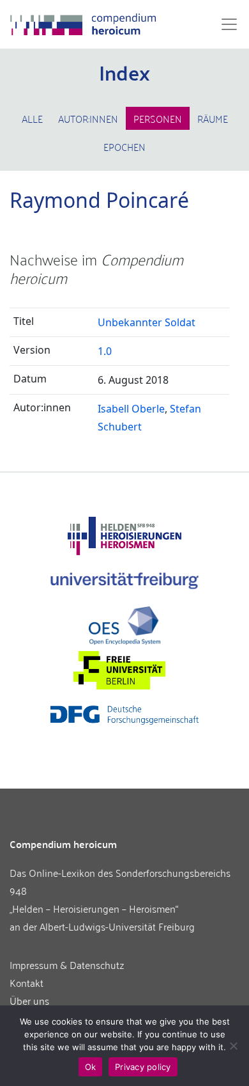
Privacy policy (143, 1067)
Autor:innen (88, 118)
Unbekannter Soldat (146, 322)
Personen (157, 118)
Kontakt (26, 982)
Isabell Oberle (131, 409)
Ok (90, 1067)
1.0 (105, 351)
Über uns (29, 1000)
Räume (212, 118)
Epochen (124, 146)
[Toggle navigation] (225, 24)
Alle (32, 118)
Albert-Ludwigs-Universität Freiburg (117, 926)
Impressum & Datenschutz (67, 964)
